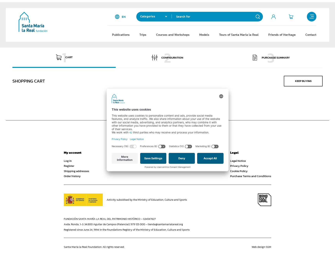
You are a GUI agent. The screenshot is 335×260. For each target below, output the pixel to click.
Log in (68, 161)
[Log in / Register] (273, 16)
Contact (310, 34)
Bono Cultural (264, 200)
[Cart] (291, 16)
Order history (72, 176)
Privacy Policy (239, 166)
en (124, 16)
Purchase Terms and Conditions (250, 176)
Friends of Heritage (282, 34)
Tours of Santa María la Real (239, 34)
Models (204, 34)
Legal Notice (238, 161)
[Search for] (258, 16)
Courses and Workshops (173, 34)
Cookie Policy (239, 171)
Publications (121, 34)
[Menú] (312, 16)
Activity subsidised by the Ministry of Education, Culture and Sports (147, 200)
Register (69, 166)
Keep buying (303, 81)
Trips (142, 34)
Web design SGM (261, 247)
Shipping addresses (76, 171)
